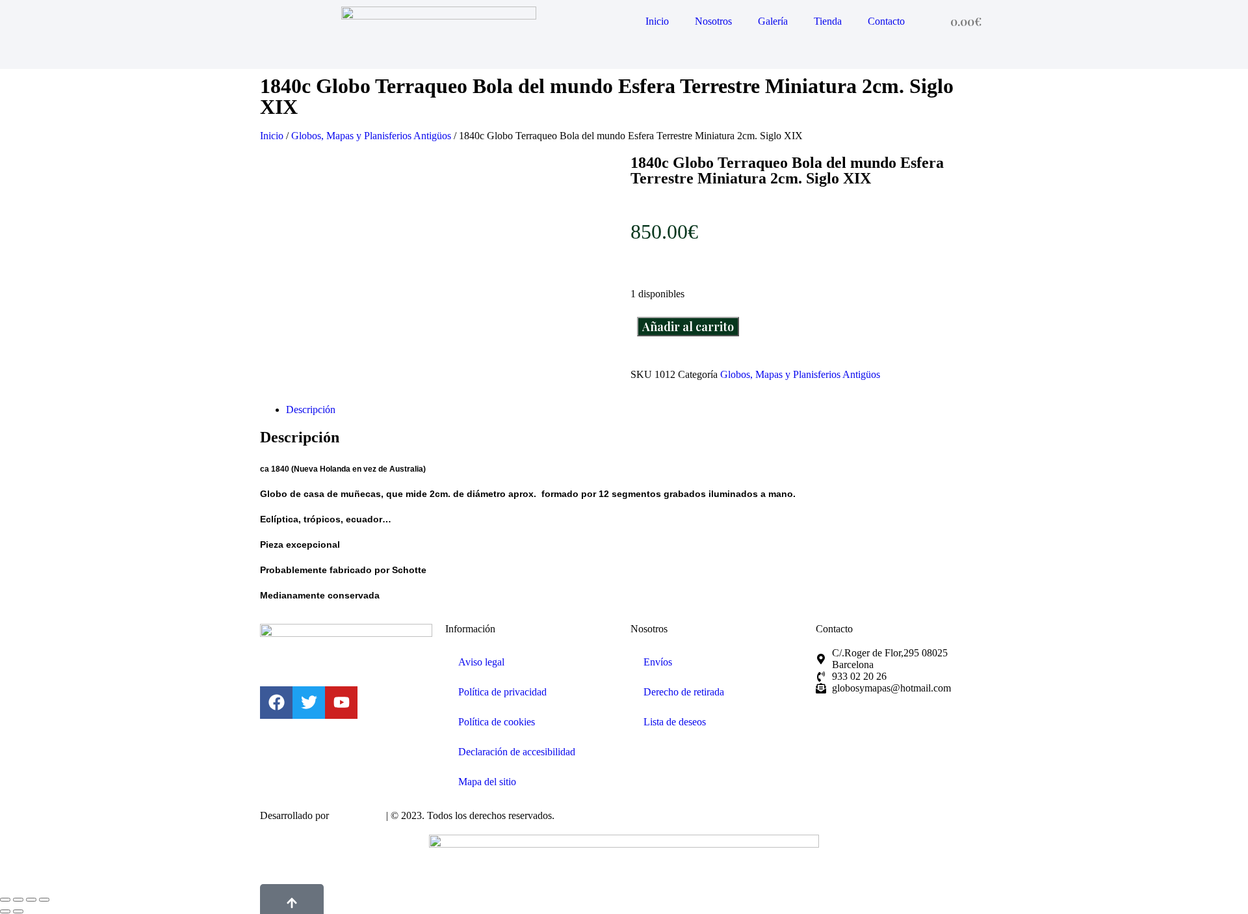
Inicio (657, 21)
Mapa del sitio (487, 781)
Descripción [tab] (310, 409)
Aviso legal (481, 661)
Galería (773, 21)
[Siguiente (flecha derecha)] (18, 911)
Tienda (828, 21)
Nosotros (713, 21)
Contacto (886, 21)
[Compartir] (31, 900)
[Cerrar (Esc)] (44, 900)
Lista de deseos (675, 721)
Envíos (658, 661)
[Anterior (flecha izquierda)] (5, 911)
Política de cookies (496, 721)
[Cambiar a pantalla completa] (18, 900)
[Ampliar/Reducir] (5, 900)
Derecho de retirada (684, 691)
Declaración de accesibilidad (516, 751)
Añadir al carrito (688, 326)
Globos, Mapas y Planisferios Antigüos (371, 135)
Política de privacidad (502, 691)
